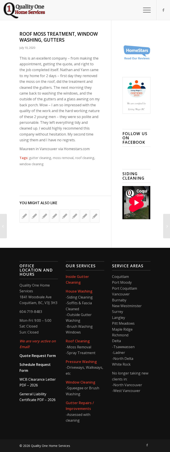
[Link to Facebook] (163, 10)
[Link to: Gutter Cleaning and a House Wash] (24, 216)
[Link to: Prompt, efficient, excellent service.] (54, 216)
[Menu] (145, 10)
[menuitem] (145, 10)
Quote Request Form (37, 355)
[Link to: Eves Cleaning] (74, 216)
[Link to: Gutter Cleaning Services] (84, 216)
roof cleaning (84, 158)
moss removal (63, 158)
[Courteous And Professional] (3, 226)
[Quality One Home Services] (24, 10)
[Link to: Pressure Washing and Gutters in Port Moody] (64, 216)
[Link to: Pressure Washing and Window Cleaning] (94, 216)
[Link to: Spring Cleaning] (44, 216)
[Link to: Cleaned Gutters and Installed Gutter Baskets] (34, 216)
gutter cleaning (40, 158)
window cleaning (31, 164)
